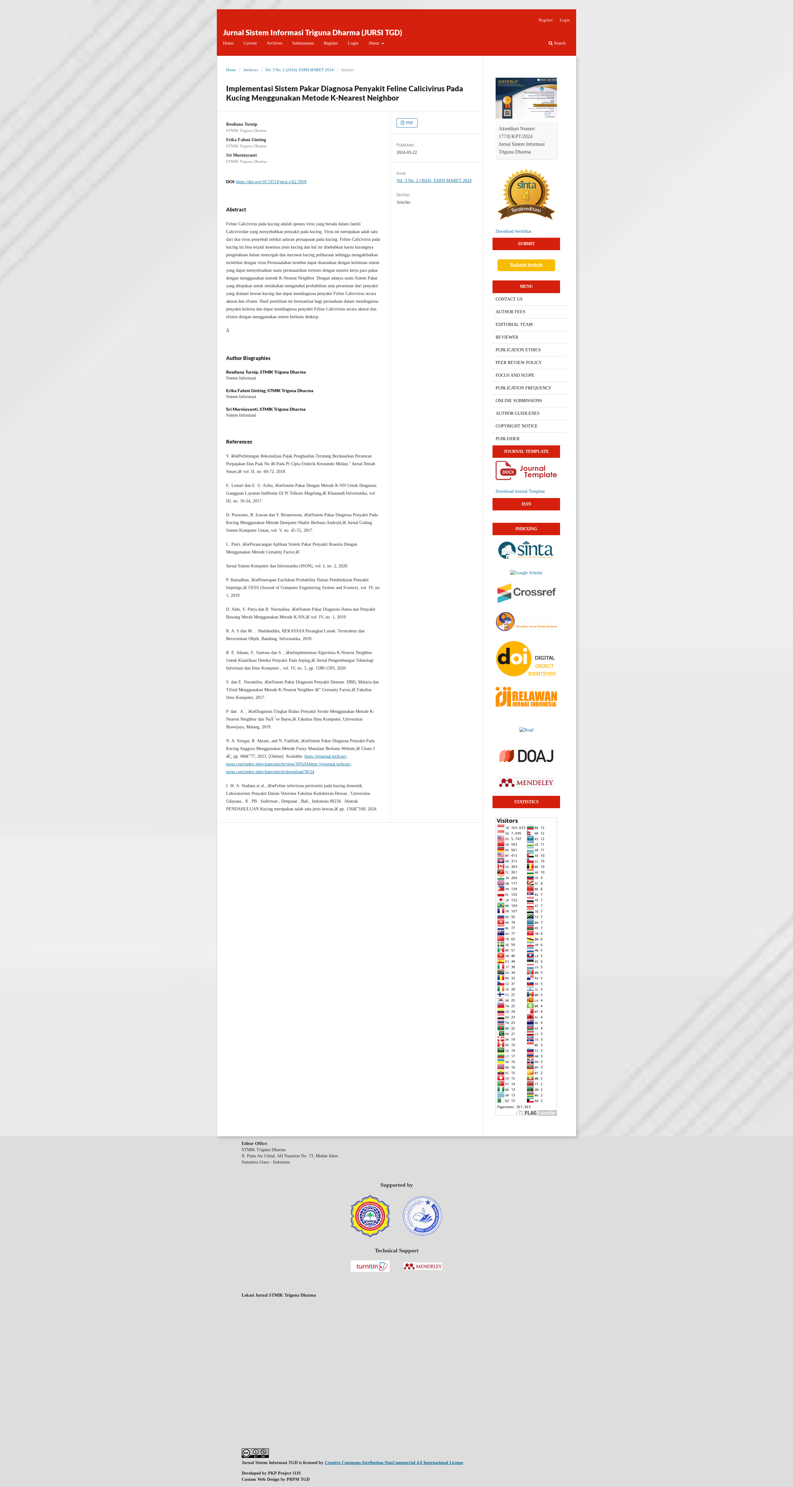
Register (331, 43)
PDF (409, 122)
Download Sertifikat (513, 231)
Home (228, 43)
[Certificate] (526, 117)
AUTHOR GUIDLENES (518, 413)
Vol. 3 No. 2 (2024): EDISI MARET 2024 (299, 69)
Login (353, 43)
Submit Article (526, 265)
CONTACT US (509, 299)
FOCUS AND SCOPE (515, 375)
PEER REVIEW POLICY (519, 362)
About (374, 43)
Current (250, 43)
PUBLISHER (507, 438)
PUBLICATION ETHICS (518, 350)
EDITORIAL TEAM (514, 324)
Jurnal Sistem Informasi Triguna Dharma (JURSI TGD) (312, 32)
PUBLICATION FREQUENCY (523, 388)
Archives (274, 43)
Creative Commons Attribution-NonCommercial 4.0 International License (394, 1462)
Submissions (303, 43)
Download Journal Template (520, 491)
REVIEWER (507, 337)
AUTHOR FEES (510, 312)
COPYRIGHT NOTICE (517, 426)
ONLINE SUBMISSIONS (519, 400)
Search (559, 43)
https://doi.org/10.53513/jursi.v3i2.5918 (271, 182)
